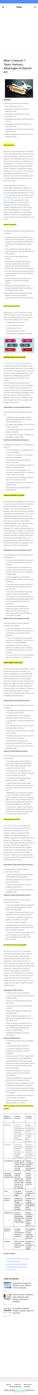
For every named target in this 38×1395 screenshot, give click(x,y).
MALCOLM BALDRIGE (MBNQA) (17, 1264)
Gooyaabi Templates (19, 1391)
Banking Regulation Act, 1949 (14, 198)
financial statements (18, 171)
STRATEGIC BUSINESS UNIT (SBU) (18, 1259)
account (15, 312)
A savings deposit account (12, 363)
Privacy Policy (28, 1384)
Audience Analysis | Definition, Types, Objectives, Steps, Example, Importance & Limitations (22, 1298)
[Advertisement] (19, 32)
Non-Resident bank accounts (14, 951)
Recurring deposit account (13, 826)
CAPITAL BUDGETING (13, 1261)
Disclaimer (27, 1386)
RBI (7, 219)
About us (8, 1384)
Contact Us (17, 1384)
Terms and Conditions (15, 1386)
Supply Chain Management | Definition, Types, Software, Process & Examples (22, 1285)
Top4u (19, 7)
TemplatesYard (20, 1390)
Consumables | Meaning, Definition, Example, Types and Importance (23, 1310)
